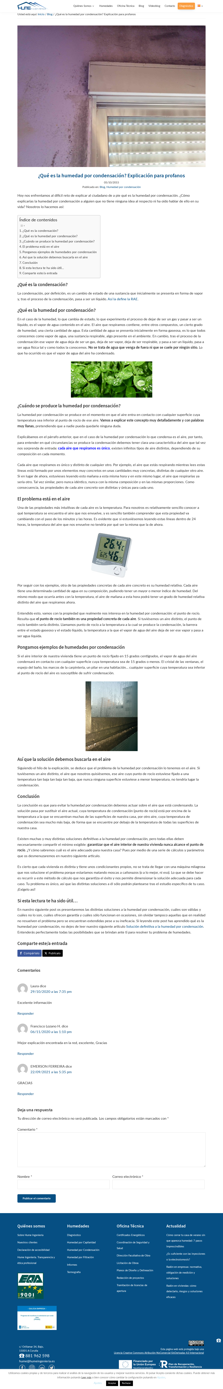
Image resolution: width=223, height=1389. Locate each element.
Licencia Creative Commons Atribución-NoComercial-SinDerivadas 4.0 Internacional (159, 1353)
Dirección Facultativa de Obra (133, 1255)
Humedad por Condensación (83, 1250)
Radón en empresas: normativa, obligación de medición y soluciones (184, 1273)
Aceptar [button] (112, 1383)
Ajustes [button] (161, 1377)
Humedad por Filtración (80, 1257)
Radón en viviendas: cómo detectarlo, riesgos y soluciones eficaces (184, 1292)
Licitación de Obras (128, 1263)
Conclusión (30, 262)
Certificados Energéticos (131, 1235)
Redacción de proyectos (130, 1278)
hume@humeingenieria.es (37, 1361)
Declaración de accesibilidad (33, 1250)
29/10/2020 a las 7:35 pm (51, 992)
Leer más (86, 1377)
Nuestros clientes (27, 1242)
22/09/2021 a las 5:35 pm (51, 1072)
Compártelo (32, 953)
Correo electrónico (127, 1177)
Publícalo (55, 953)
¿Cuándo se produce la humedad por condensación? (58, 241)
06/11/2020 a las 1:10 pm (51, 1032)
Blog (102, 187)
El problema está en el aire (40, 246)
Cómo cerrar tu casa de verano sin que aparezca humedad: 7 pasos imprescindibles (185, 1241)
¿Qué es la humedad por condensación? (50, 236)
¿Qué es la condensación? (40, 230)
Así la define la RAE (123, 299)
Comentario (27, 1129)
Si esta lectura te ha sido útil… (43, 268)
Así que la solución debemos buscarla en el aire (55, 257)
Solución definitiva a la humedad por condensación (164, 926)
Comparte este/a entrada (39, 273)
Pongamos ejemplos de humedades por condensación (59, 252)
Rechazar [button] (126, 1383)
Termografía (73, 1272)
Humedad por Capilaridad (81, 1242)
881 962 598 (36, 1356)
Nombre (24, 1177)
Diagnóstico (74, 1235)
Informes (72, 1265)
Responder (25, 1013)
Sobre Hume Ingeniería (30, 1235)
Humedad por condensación (123, 187)
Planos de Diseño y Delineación (135, 1270)
